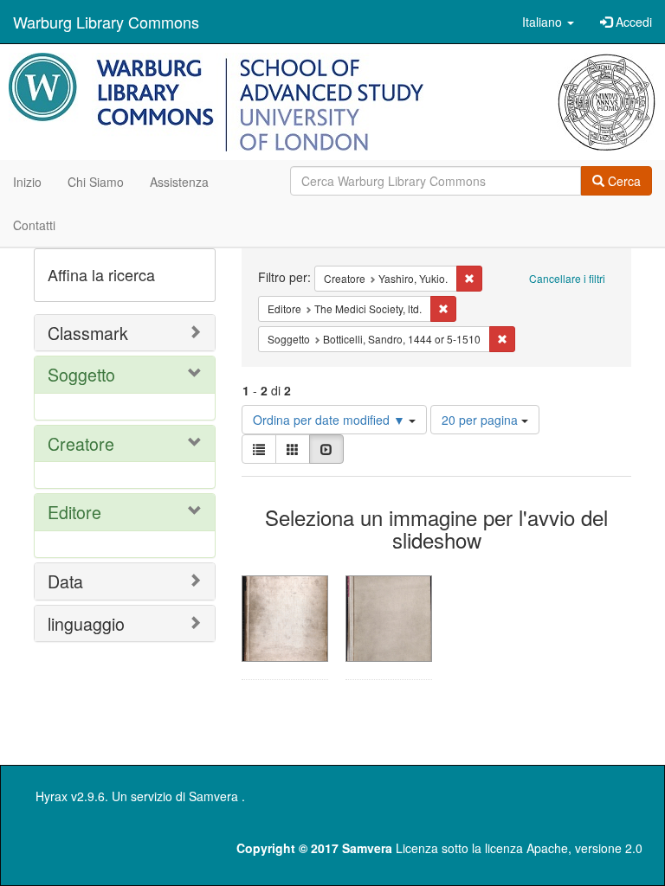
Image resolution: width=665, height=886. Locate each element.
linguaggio (86, 623)
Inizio (27, 181)
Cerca (622, 180)
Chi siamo (96, 181)
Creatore (81, 443)
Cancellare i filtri (567, 278)
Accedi (632, 21)
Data (65, 581)
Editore (74, 511)
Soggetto (81, 374)
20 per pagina (481, 419)
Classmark (88, 332)
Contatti (34, 225)
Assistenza (179, 181)
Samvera (213, 796)
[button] (548, 21)
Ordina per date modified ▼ (331, 419)
